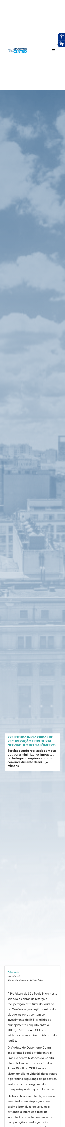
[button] (46, 50)
